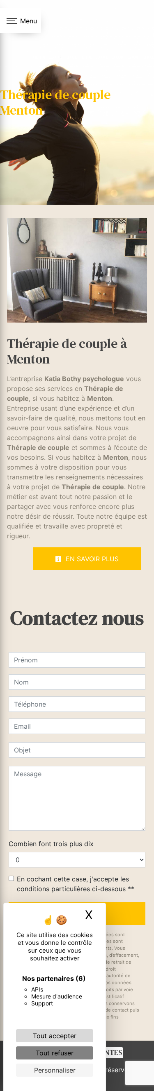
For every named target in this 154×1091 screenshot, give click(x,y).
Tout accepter (54, 1036)
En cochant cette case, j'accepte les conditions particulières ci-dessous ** (75, 884)
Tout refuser (55, 1053)
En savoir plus (91, 559)
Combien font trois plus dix (51, 844)
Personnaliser (55, 1070)
